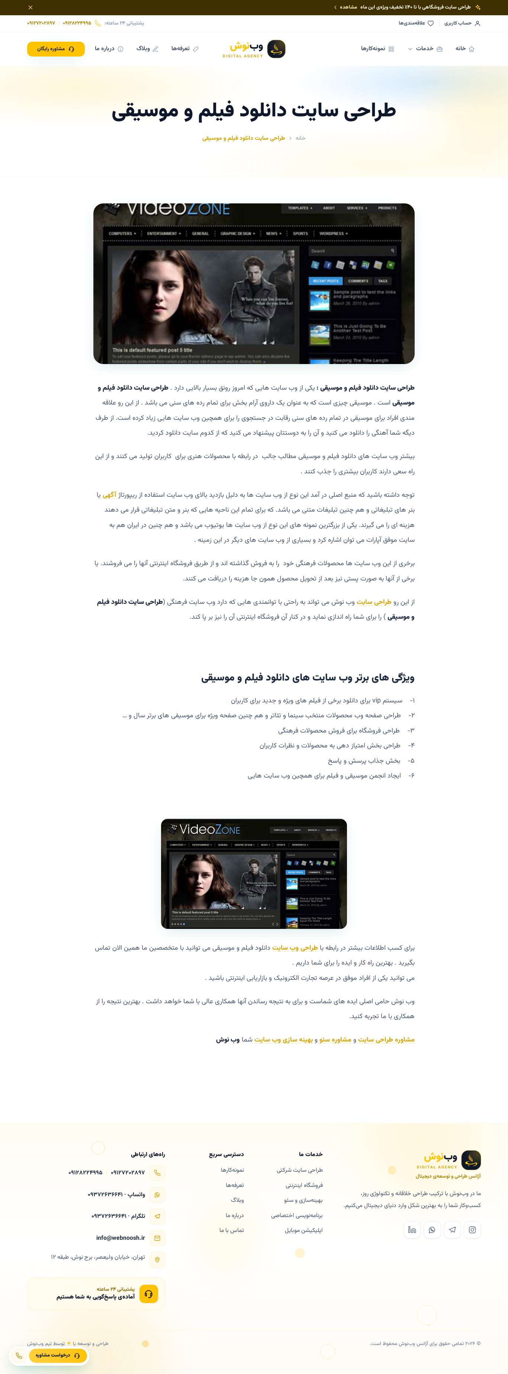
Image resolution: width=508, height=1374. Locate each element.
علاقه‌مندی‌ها (412, 23)
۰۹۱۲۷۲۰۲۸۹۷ (41, 23)
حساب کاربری (458, 23)
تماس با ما (231, 1230)
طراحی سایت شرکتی (300, 1170)
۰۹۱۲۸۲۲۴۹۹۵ (77, 23)
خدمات (425, 48)
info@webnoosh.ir (120, 1238)
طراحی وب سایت (295, 948)
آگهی (109, 495)
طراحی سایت (374, 602)
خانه (461, 48)
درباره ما (105, 48)
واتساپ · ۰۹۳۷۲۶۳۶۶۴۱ (116, 1195)
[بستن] (30, 7)
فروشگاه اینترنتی (304, 1185)
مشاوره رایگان (51, 49)
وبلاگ (143, 48)
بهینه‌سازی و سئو (303, 1200)
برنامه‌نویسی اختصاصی (297, 1215)
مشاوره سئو (335, 1040)
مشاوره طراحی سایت (386, 1040)
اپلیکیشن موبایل (304, 1230)
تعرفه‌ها (180, 48)
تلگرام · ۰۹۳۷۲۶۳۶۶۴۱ (118, 1216)
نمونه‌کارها (373, 48)
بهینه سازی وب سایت (283, 1040)
